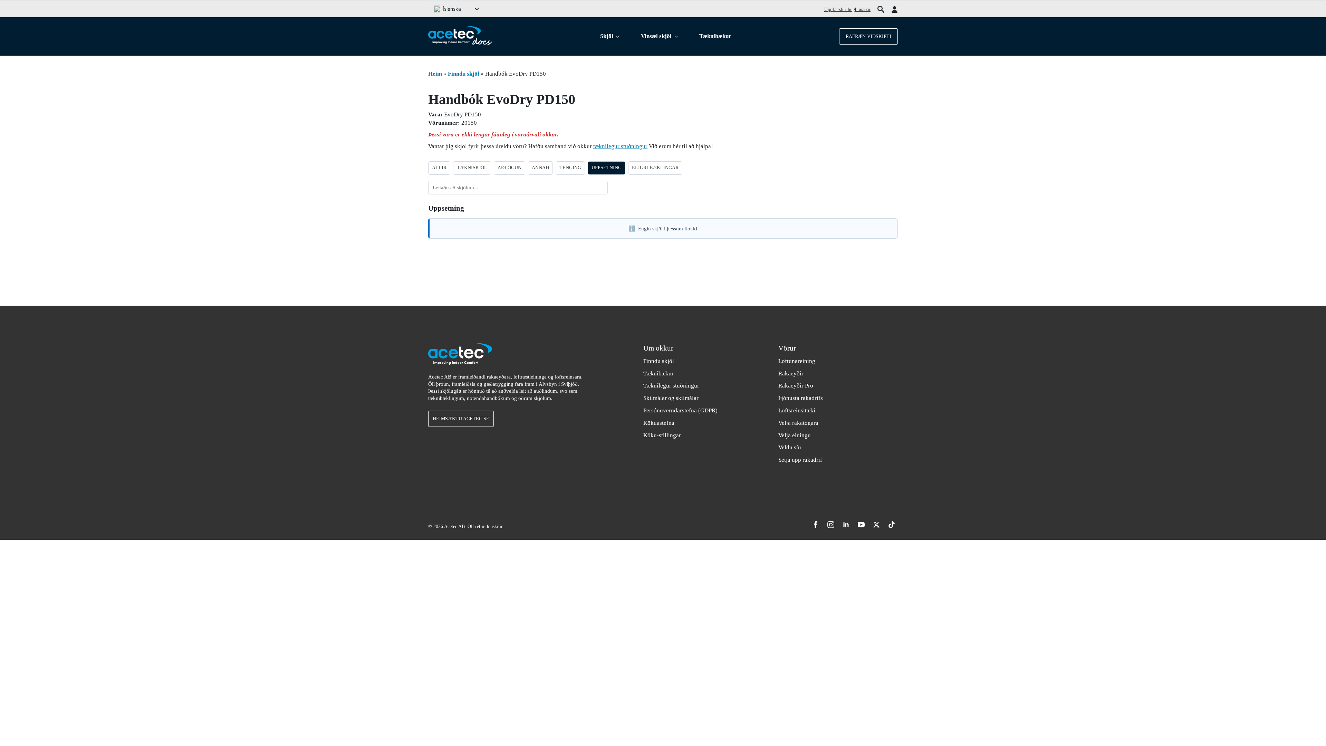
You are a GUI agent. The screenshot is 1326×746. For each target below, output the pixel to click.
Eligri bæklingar (655, 167)
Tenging (570, 167)
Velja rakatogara (798, 423)
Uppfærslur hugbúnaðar (847, 9)
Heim (435, 73)
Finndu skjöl (463, 73)
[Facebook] (815, 524)
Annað (540, 167)
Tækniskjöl (472, 167)
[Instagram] (831, 524)
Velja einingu (794, 435)
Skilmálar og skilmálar (671, 398)
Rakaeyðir (791, 373)
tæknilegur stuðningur (620, 146)
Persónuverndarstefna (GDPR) (680, 410)
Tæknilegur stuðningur (671, 385)
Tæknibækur (715, 36)
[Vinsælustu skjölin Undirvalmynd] (677, 36)
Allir (439, 167)
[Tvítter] (876, 524)
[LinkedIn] (846, 524)
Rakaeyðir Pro (795, 385)
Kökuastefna (658, 423)
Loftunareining (796, 361)
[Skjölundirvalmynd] (619, 36)
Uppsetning (607, 167)
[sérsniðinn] (891, 524)
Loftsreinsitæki (796, 410)
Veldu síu (789, 447)
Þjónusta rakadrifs (800, 398)
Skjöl (606, 36)
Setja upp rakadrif (800, 460)
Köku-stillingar (662, 435)
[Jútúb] (861, 524)
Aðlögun (509, 167)
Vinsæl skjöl (656, 36)
